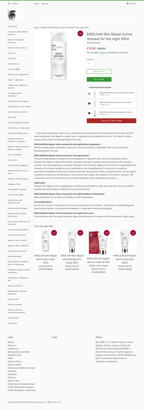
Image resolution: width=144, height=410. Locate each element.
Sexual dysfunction (15, 286)
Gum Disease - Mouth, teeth (19, 128)
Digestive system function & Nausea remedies (19, 148)
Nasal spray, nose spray (17, 251)
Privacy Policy (14, 364)
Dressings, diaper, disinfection (15, 94)
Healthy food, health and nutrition (17, 86)
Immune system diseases (18, 208)
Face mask (12, 117)
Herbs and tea (13, 64)
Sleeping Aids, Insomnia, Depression (17, 292)
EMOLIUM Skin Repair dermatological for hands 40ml (117, 112)
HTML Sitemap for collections (22, 390)
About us (12, 345)
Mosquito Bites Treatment (18, 246)
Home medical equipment (18, 165)
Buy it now (99, 79)
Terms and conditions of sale (21, 368)
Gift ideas (11, 58)
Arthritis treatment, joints (18, 133)
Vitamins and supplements (18, 74)
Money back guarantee (19, 352)
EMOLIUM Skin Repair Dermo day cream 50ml (115, 102)
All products (12, 323)
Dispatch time (14, 355)
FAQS (10, 358)
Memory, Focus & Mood (17, 240)
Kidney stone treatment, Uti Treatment (19, 223)
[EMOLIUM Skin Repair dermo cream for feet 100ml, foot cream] (98, 243)
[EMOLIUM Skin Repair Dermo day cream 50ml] (45, 241)
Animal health (13, 318)
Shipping (103, 52)
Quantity (90, 59)
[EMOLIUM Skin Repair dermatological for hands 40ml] (72, 241)
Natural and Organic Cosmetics (16, 41)
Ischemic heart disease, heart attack (17, 214)
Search (11, 342)
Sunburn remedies (15, 304)
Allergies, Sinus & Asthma (18, 179)
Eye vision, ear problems (17, 112)
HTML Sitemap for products (21, 387)
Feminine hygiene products (18, 123)
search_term (14, 380)
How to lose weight (15, 195)
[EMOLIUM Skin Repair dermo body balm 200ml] (124, 241)
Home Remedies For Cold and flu (18, 172)
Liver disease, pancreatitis (18, 230)
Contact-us (13, 348)
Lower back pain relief (17, 235)
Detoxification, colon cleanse (19, 106)
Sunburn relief (13, 299)
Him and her (12, 160)
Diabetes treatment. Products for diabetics (17, 140)
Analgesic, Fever (14, 184)
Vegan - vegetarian (15, 80)
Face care (11, 53)
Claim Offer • (111, 121)
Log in (36, 3)
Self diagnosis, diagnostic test (18, 279)
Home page (12, 26)
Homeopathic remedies (17, 189)
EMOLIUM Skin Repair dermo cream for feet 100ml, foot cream (98, 262)
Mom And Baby (14, 69)
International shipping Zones (21, 384)
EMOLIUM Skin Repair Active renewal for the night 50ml (117, 93)
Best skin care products (17, 48)
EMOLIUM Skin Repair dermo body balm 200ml (124, 259)
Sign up (45, 3)
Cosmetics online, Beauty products (18, 33)
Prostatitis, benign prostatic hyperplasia (19, 271)
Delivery (12, 377)
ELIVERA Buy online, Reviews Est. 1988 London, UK (41, 402)
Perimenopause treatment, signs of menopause (18, 263)
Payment (12, 371)
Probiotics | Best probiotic (18, 101)
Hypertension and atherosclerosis (15, 201)
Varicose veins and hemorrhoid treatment (16, 311)
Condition (12, 374)
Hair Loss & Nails (14, 155)
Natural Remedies (15, 256)
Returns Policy (14, 361)
